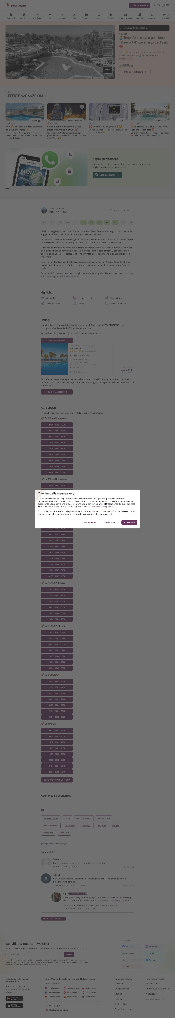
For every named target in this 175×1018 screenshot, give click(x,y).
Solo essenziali (90, 522)
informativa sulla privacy (102, 507)
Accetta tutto (129, 522)
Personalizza (110, 522)
